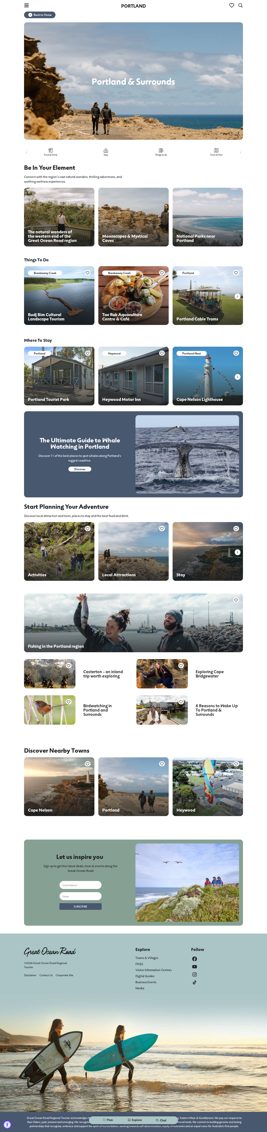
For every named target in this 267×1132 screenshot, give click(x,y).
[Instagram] (194, 974)
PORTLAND (133, 5)
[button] (26, 152)
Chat (163, 1120)
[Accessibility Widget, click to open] (7, 1124)
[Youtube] (194, 966)
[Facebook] (194, 958)
